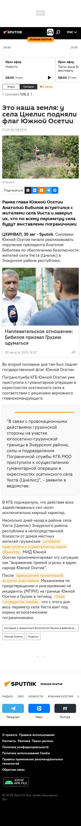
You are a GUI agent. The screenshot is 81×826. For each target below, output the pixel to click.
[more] (73, 351)
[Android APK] (16, 782)
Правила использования (36, 735)
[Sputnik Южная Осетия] (13, 34)
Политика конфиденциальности (25, 747)
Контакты (9, 741)
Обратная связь (13, 770)
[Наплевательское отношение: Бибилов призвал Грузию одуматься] (40, 297)
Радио (7, 696)
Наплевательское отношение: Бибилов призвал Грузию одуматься (39, 337)
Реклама (24, 741)
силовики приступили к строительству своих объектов (35, 546)
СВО (21, 696)
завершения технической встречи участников (33, 578)
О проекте (9, 735)
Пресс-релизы (42, 741)
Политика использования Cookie (26, 753)
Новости (11, 67)
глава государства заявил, (34, 599)
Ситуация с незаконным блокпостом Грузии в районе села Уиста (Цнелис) (41, 628)
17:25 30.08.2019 (14, 130)
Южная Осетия (13, 636)
